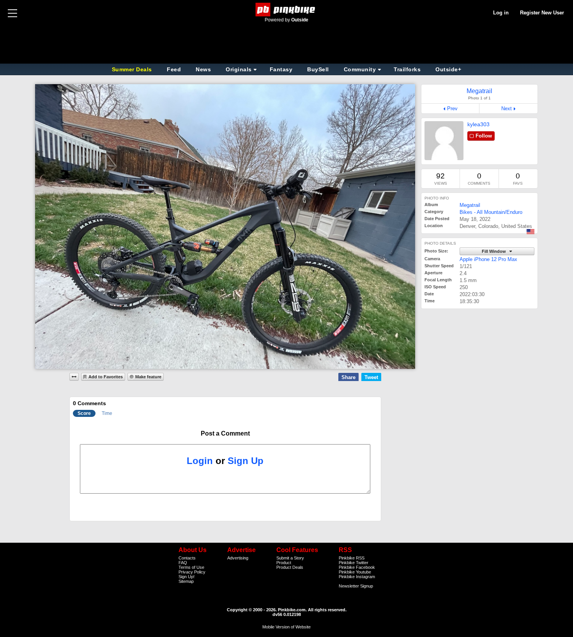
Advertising (237, 558)
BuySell (318, 69)
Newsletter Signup (356, 586)
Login (200, 460)
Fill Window (494, 251)
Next (506, 108)
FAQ (183, 562)
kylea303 (478, 124)
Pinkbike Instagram (357, 576)
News (203, 69)
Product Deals (289, 567)
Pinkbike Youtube (355, 572)
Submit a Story (290, 558)
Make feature (148, 376)
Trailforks (407, 69)
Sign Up (246, 460)
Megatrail (470, 205)
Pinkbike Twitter (353, 562)
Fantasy (281, 69)
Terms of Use (191, 567)
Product (283, 562)
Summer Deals (133, 69)
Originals (239, 69)
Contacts (187, 558)
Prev (452, 108)
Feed (174, 69)
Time (107, 413)
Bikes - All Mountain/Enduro (491, 212)
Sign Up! (187, 576)
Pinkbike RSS (351, 558)
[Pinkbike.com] (287, 9)
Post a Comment (225, 433)
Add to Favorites (105, 376)
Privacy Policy (192, 572)
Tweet (371, 377)
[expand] (74, 377)
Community (360, 69)
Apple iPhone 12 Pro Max (488, 259)
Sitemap (186, 581)
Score (84, 413)
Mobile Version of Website (286, 627)
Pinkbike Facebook (357, 567)
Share (348, 377)
